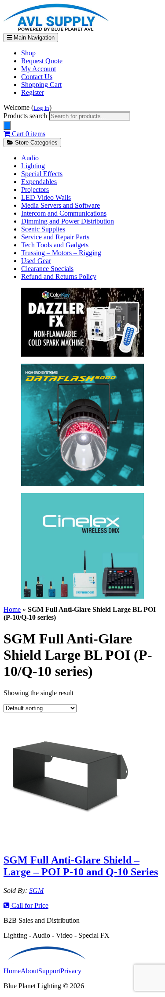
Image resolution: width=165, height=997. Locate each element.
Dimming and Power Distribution (67, 221)
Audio (30, 158)
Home (12, 609)
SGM (36, 890)
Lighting (33, 166)
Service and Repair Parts (55, 237)
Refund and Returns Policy (58, 276)
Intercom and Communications (63, 213)
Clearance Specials (47, 268)
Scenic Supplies (43, 229)
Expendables (39, 181)
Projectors (35, 189)
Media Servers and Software (60, 205)
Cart (27, 133)
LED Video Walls (46, 197)
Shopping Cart (41, 84)
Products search (26, 115)
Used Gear (36, 260)
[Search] (7, 125)
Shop (28, 53)
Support (49, 971)
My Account (38, 68)
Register (32, 92)
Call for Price (29, 905)
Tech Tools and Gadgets (54, 245)
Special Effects (41, 173)
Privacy (70, 971)
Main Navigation (33, 37)
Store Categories (35, 142)
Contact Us (36, 76)
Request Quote (41, 61)
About (29, 971)
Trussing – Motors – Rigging (61, 252)
